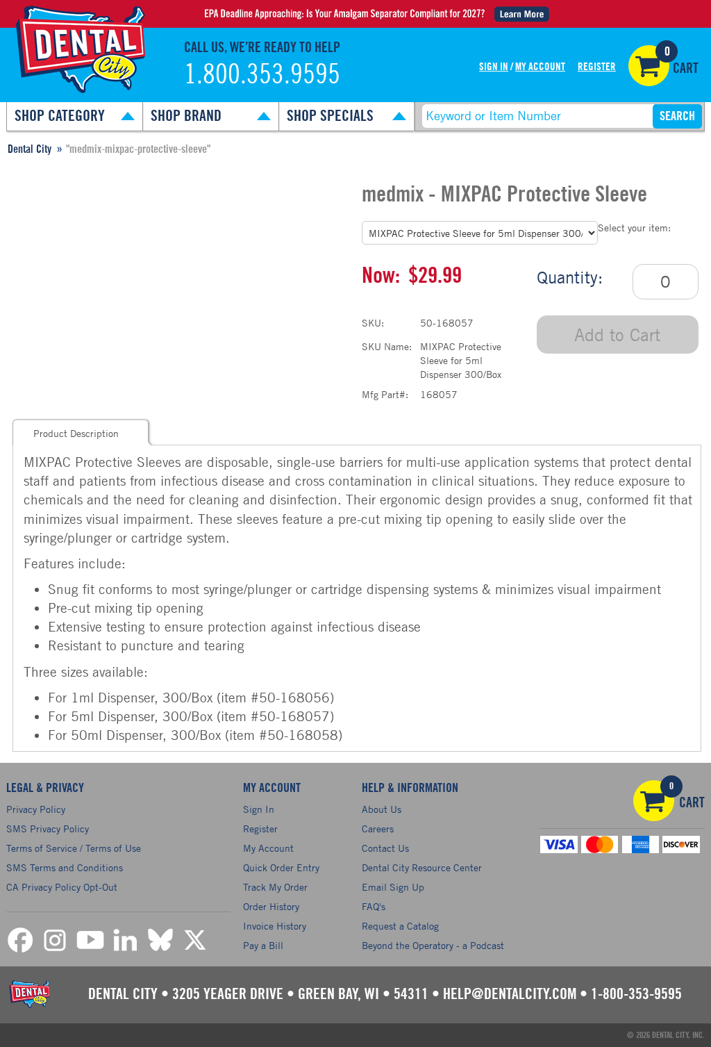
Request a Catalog (400, 926)
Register (597, 67)
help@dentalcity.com (509, 994)
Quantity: (570, 277)
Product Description (76, 433)
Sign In (493, 67)
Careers (378, 828)
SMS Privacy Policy (47, 828)
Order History (271, 906)
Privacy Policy (35, 809)
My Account (540, 67)
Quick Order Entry (281, 867)
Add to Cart (617, 334)
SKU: (373, 323)
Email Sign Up (393, 887)
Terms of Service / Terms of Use (73, 848)
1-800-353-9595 (636, 994)
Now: (381, 276)
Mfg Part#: (385, 394)
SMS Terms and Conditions (64, 867)
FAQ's (373, 906)
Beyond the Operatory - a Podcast (433, 945)
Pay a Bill (263, 945)
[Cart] (648, 65)
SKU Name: (387, 346)
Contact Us (385, 848)
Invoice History (274, 926)
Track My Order (275, 887)
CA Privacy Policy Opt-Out (61, 887)
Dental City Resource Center (422, 867)
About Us (381, 809)
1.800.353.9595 (262, 75)
